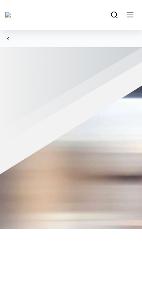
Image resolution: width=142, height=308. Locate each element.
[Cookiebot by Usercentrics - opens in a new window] (105, 30)
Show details (106, 229)
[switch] (125, 161)
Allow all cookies (71, 250)
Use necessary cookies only (71, 272)
